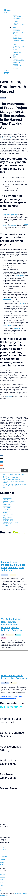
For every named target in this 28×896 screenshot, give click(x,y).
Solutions (6, 70)
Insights (6, 73)
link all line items (7, 299)
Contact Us (2, 76)
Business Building (7, 498)
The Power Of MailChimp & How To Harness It (14, 484)
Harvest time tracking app (8, 137)
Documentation (7, 506)
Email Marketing (7, 507)
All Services (16, 68)
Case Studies (7, 10)
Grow (1, 882)
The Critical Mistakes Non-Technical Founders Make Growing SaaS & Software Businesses (12, 624)
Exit (1, 888)
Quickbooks (22, 303)
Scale (14, 56)
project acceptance (7, 325)
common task (16, 328)
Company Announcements (9, 501)
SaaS (4, 515)
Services (6, 12)
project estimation (20, 275)
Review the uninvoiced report (10, 214)
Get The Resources (4, 712)
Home (5, 9)
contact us (9, 396)
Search (2, 468)
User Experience (7, 523)
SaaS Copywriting (7, 517)
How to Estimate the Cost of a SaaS (12, 479)
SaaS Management (8, 519)
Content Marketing (7, 503)
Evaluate (2, 877)
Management (3, 97)
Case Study (6, 499)
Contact (2, 864)
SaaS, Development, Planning (10, 522)
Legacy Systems (7, 509)
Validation (5, 525)
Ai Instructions (18, 893)
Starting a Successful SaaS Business (12, 477)
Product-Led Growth (8, 514)
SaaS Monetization (8, 520)
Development (6, 504)
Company (6, 72)
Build (1, 879)
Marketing (5, 512)
